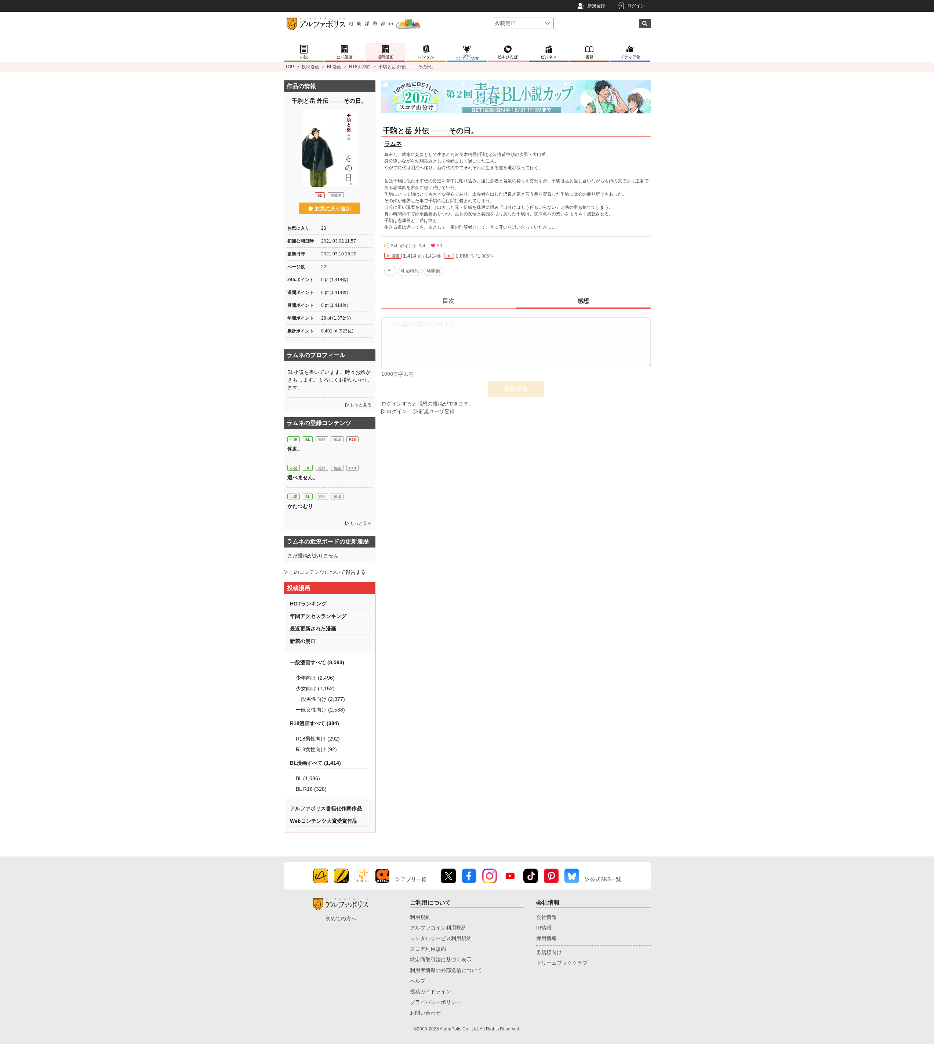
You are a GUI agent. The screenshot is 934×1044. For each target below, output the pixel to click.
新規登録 (596, 5)
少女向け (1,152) (315, 688)
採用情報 (546, 938)
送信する (516, 389)
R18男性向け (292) (318, 739)
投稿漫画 (310, 66)
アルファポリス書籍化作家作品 (326, 808)
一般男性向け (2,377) (320, 699)
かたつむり (300, 506)
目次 (448, 301)
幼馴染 (433, 270)
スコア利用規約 (428, 949)
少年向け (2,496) (315, 678)
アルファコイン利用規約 (438, 928)
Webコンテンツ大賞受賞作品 (323, 821)
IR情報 (544, 928)
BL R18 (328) (311, 789)
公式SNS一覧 (605, 879)
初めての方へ (341, 918)
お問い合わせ (425, 1013)
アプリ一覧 (413, 879)
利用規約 (420, 917)
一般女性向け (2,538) (320, 710)
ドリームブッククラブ (562, 963)
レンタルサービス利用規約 (441, 938)
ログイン (636, 5)
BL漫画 (334, 66)
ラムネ (393, 144)
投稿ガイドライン (430, 991)
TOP (289, 66)
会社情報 (546, 917)
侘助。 (295, 449)
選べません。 (302, 477)
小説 (293, 439)
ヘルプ (417, 981)
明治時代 (410, 270)
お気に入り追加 (333, 208)
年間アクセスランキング (318, 616)
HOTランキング (308, 604)
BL (449, 256)
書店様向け (549, 952)
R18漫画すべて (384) (314, 723)
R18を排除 (360, 66)
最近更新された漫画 (313, 629)
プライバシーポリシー (435, 1002)
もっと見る (361, 404)
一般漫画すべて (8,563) (317, 662)
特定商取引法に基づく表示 (441, 960)
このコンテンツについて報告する (327, 572)
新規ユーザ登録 (437, 411)
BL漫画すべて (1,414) (315, 763)
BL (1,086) (308, 778)
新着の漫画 (303, 641)
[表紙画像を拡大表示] (329, 148)
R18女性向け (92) (316, 749)
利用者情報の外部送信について (446, 970)
